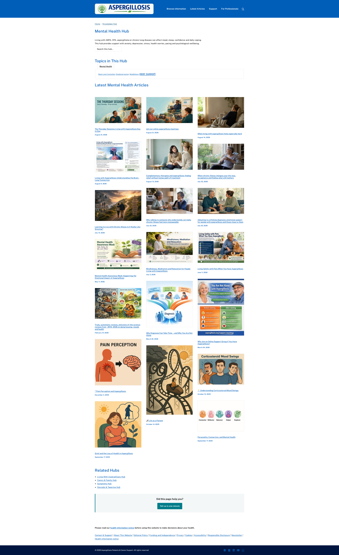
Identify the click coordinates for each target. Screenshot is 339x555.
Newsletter (236, 535)
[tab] (106, 66)
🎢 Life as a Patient (154, 421)
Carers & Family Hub (107, 480)
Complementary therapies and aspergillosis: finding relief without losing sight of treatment (168, 177)
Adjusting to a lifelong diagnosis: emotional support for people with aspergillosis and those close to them (220, 221)
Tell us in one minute (170, 506)
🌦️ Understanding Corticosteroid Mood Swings (218, 390)
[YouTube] (238, 551)
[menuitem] (176, 9)
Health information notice (107, 539)
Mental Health (106, 66)
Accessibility (200, 535)
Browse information (176, 9)
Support (213, 9)
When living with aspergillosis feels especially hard (220, 134)
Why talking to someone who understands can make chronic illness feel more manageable (168, 221)
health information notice (122, 528)
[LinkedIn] (234, 551)
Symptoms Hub (104, 484)
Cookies (188, 535)
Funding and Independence (162, 535)
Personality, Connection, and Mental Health (216, 437)
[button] (243, 9)
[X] (229, 551)
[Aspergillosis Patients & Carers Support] (124, 9)
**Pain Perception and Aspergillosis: (110, 391)
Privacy (180, 535)
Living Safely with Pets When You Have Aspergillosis (220, 269)
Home (97, 24)
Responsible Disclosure (219, 535)
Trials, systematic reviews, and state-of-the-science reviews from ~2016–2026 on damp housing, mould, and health (117, 327)
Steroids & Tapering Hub (108, 487)
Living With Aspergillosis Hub (111, 477)
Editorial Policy (141, 535)
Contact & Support (103, 535)
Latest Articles (197, 9)
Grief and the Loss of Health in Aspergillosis (114, 453)
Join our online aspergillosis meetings (162, 129)
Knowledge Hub (109, 24)
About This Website (123, 535)
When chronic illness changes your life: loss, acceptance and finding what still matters (217, 177)
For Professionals (229, 9)
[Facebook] (225, 551)
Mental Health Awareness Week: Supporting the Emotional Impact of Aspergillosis (115, 277)
